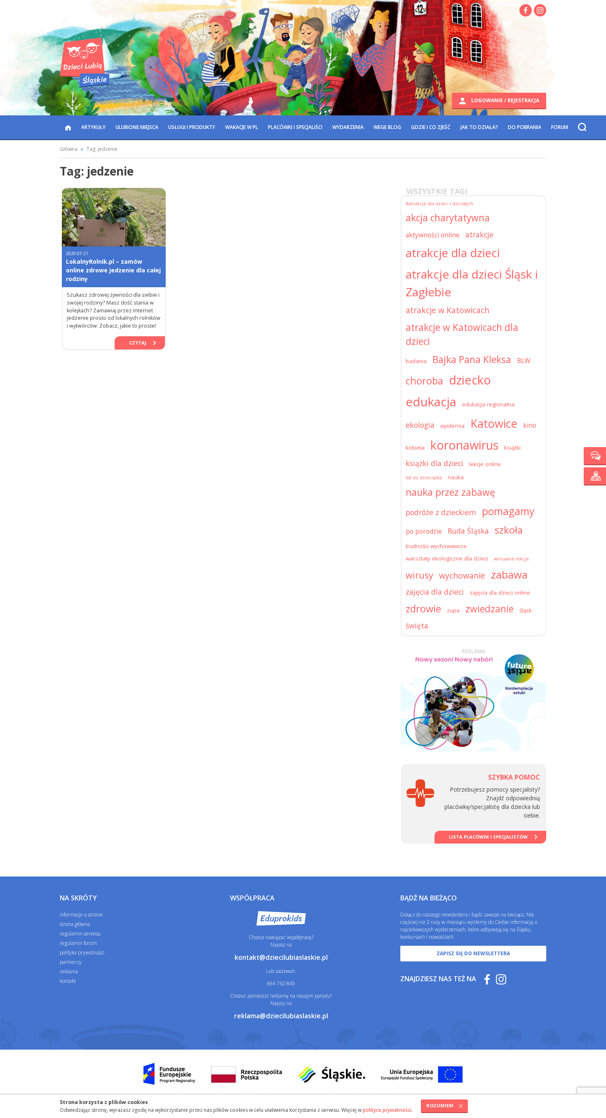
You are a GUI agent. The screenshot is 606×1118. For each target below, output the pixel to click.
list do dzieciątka (424, 477)
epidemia (452, 425)
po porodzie (424, 531)
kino (529, 425)
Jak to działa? (479, 127)
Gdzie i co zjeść (431, 127)
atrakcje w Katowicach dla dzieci (462, 334)
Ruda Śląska (468, 531)
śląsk (525, 610)
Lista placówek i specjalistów (488, 837)
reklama (69, 971)
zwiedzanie (489, 608)
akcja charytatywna (448, 217)
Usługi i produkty (191, 127)
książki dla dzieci (434, 463)
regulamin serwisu (80, 933)
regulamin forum (78, 943)
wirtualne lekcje (511, 559)
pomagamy (508, 511)
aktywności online (433, 234)
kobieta (415, 447)
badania (416, 361)
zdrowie (423, 608)
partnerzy (71, 962)
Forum (559, 127)
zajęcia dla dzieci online (500, 592)
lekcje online (485, 464)
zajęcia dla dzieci (435, 592)
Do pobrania (524, 127)
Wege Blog (387, 127)
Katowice (493, 423)
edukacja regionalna (488, 404)
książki (512, 447)
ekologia (420, 425)
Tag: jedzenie (102, 148)
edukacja (431, 402)
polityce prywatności (387, 1109)
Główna (69, 148)
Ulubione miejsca (136, 127)
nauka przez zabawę (450, 492)
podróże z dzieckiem (441, 512)
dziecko (470, 380)
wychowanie (462, 575)
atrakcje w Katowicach (447, 310)
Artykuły (93, 127)
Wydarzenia (348, 127)
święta (417, 625)
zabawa (509, 574)
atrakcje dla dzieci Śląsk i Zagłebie (472, 282)
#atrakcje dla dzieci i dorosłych (439, 203)
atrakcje (479, 234)
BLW (524, 360)
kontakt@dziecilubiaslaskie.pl (281, 957)
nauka (456, 477)
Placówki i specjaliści (295, 127)
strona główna (75, 924)
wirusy (419, 575)
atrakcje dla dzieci (453, 252)
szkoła (509, 530)
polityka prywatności (82, 952)
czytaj (137, 343)
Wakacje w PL (241, 127)
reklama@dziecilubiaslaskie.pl (281, 1015)
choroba (424, 380)
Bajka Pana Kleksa (471, 359)
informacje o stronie (81, 914)
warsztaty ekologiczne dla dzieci (447, 558)
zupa (453, 610)
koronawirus (464, 445)
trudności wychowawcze (436, 546)
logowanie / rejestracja (504, 100)
